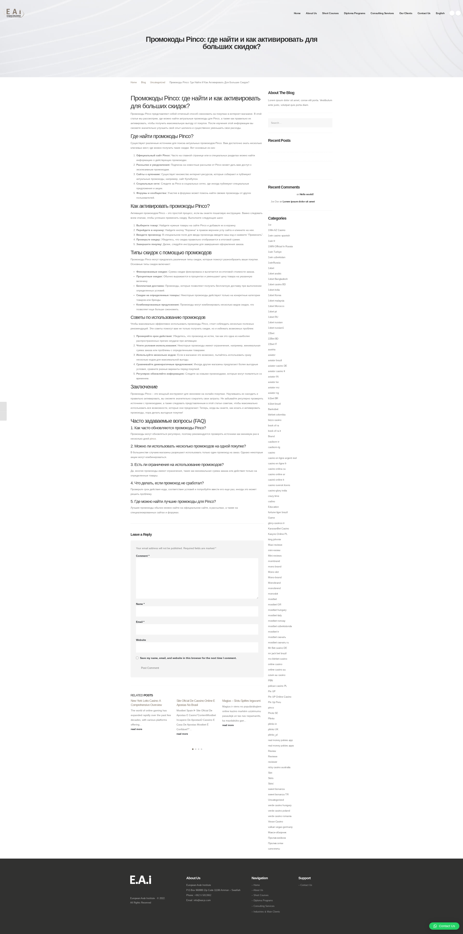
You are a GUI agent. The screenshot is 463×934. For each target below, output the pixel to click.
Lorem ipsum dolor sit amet (299, 201)
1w (269, 224)
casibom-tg (274, 447)
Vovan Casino (275, 821)
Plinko (271, 718)
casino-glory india (277, 490)
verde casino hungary (280, 805)
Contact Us (424, 13)
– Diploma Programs (262, 900)
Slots (270, 778)
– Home (256, 885)
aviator (271, 354)
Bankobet (273, 409)
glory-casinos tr (276, 523)
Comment (142, 555)
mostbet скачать (277, 637)
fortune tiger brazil (278, 512)
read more (137, 729)
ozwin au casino (276, 675)
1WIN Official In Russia (280, 246)
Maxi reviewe (275, 544)
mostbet (272, 599)
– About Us (257, 890)
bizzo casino (274, 420)
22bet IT (272, 344)
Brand (271, 436)
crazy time (273, 495)
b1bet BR (273, 398)
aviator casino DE (277, 365)
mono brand (274, 566)
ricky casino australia (279, 767)
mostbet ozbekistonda (280, 626)
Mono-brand (274, 577)
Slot (270, 772)
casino (271, 452)
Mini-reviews (275, 555)
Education (273, 506)
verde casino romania (280, 816)
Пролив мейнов (277, 837)
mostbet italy (275, 615)
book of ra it (274, 430)
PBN (270, 680)
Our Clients (405, 13)
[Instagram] (458, 13)
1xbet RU (273, 316)
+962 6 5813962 (202, 895)
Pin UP (271, 691)
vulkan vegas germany (280, 826)
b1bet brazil (274, 403)
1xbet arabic (274, 273)
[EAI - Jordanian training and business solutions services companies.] (13, 13)
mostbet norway (276, 620)
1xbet (271, 268)
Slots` (271, 783)
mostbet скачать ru (278, 642)
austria (271, 349)
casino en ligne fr (277, 463)
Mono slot (273, 571)
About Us (311, 13)
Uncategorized (276, 799)
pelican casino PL (277, 685)
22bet (271, 333)
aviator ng (273, 392)
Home (297, 13)
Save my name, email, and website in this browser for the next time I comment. (188, 658)
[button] (192, 749)
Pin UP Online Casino (279, 696)
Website (141, 639)
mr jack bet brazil (277, 653)
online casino (275, 664)
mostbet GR (274, 604)
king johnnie (274, 539)
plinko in (272, 723)
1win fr (271, 240)
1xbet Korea (274, 295)
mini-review (274, 550)
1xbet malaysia (276, 300)
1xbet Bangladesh (278, 278)
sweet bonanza (276, 788)
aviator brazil (275, 360)
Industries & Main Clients (267, 911)
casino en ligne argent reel (282, 458)
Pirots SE (273, 713)
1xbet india (274, 289)
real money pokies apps (281, 745)
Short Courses (330, 13)
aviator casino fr (276, 371)
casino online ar (276, 474)
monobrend (274, 588)
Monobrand (274, 582)
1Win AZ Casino (276, 230)
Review (272, 751)
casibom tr (273, 441)
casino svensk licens (279, 485)
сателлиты (274, 848)
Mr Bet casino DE (277, 647)
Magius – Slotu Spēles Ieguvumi (241, 700)
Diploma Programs (354, 13)
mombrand (274, 561)
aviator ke (273, 382)
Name (140, 603)
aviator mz (273, 387)
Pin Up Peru (274, 702)
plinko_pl (273, 734)
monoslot (273, 593)
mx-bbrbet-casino (277, 658)
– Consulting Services (263, 906)
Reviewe (272, 756)
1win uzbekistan (276, 257)
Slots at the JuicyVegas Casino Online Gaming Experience (299, 156)
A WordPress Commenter (283, 194)
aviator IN (273, 376)
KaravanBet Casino (278, 528)
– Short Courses (260, 895)
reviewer (272, 761)
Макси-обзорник (277, 832)
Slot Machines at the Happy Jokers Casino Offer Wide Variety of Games (297, 167)
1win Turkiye (275, 251)
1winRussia (274, 262)
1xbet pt (272, 311)
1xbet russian (275, 322)
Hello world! (307, 194)
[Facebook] (451, 13)
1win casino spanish (279, 235)
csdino (271, 501)
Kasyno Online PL (277, 533)
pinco (153, 438)
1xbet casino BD (277, 284)
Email (140, 621)
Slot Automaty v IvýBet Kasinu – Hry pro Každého (294, 147)
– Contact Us (305, 885)
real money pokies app (280, 740)
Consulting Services (382, 13)
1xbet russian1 (276, 327)
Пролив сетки (275, 843)
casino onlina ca (276, 468)
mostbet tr (273, 631)
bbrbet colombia (277, 414)
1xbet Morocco (276, 306)
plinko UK (273, 729)
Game (271, 517)
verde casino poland (279, 810)
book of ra (273, 425)
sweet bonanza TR (278, 794)
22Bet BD (273, 338)
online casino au (277, 669)
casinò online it (276, 479)
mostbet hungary (277, 609)
